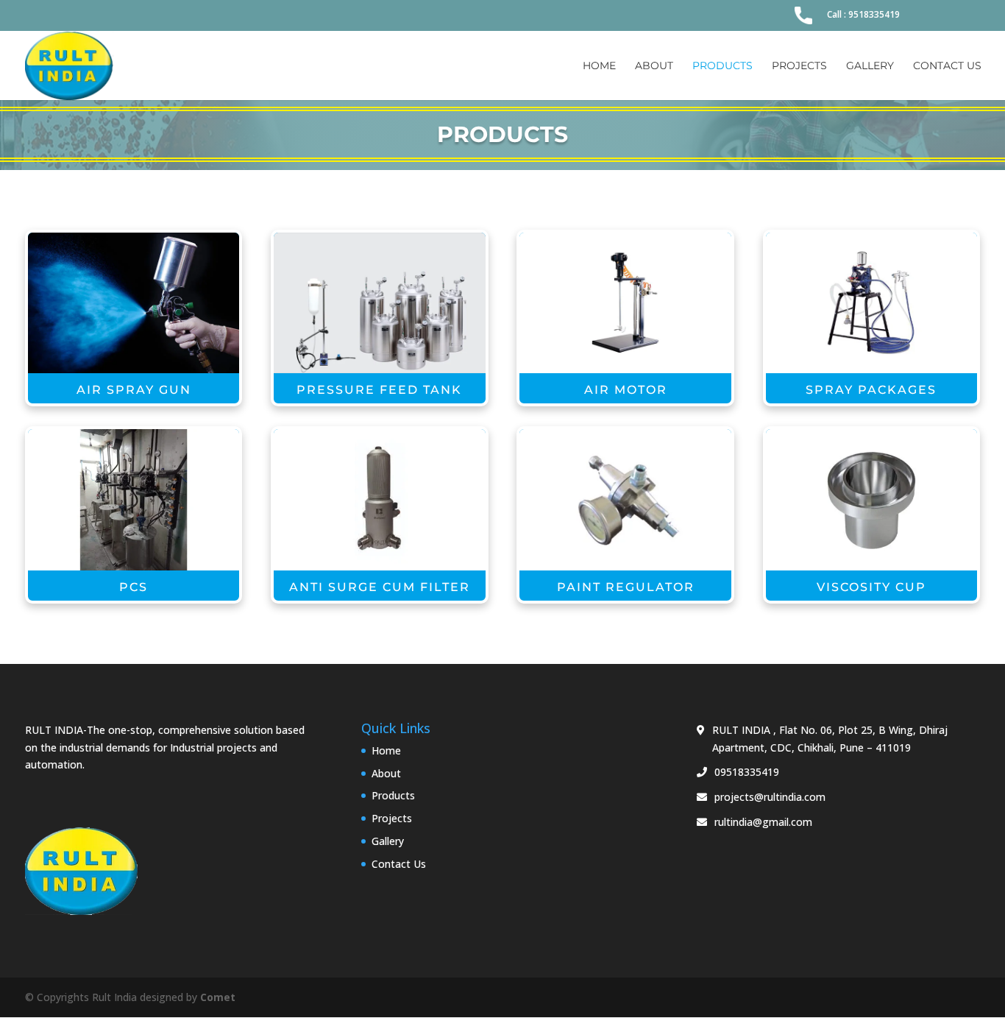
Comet (217, 997)
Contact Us (947, 66)
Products (722, 66)
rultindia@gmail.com (763, 822)
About (654, 66)
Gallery (870, 66)
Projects (799, 66)
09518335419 (746, 772)
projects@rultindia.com (769, 797)
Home (599, 66)
